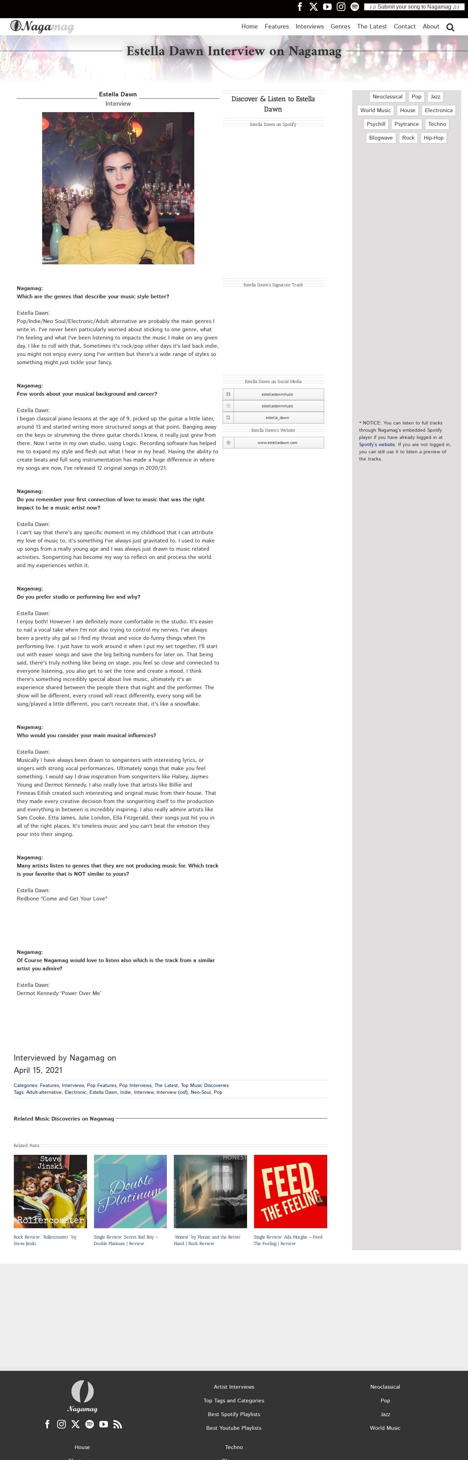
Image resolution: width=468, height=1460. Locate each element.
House (408, 111)
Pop (218, 1092)
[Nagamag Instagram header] (343, 6)
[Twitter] (75, 1424)
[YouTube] (103, 1424)
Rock (408, 138)
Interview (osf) (172, 1092)
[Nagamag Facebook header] (302, 6)
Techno (437, 124)
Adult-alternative (44, 1092)
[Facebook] (47, 1424)
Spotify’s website (377, 444)
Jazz (435, 97)
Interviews (73, 1085)
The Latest (166, 1085)
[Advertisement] (406, 179)
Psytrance (407, 124)
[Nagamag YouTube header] (330, 6)
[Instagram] (61, 1424)
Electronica (439, 111)
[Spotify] (89, 1424)
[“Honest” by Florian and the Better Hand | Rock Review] (130, 1159)
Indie (125, 1092)
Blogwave (381, 138)
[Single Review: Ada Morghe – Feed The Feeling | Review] (210, 1159)
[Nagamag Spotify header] (357, 6)
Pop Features (101, 1085)
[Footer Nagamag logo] (82, 1382)
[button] (450, 26)
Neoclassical (388, 97)
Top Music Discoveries (205, 1085)
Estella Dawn (103, 1092)
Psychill (376, 124)
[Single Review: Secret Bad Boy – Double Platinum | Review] (50, 1159)
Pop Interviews (135, 1085)
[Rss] (117, 1424)
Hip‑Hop (434, 138)
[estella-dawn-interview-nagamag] (118, 115)
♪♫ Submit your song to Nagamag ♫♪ (414, 7)
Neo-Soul (201, 1092)
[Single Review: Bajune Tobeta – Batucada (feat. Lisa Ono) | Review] (290, 1159)
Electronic (75, 1092)
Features (49, 1085)
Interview (118, 99)
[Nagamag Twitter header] (316, 6)
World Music (375, 111)
